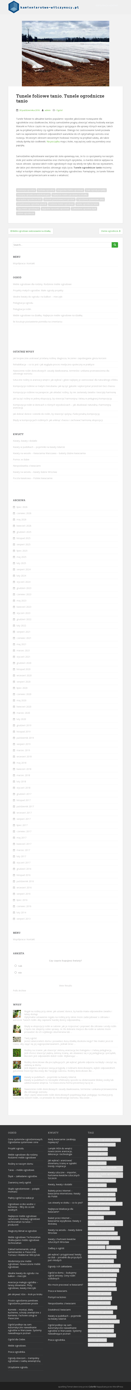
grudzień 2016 (24, 868)
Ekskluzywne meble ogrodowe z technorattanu (103, 1175)
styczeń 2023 (23, 613)
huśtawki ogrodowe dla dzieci (102, 1189)
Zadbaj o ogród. (56, 1248)
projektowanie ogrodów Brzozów (104, 1265)
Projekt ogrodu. (16, 1148)
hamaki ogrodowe (97, 1185)
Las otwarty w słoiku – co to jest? (65, 1202)
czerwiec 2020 (24, 694)
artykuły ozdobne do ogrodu (102, 1158)
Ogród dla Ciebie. (17, 1339)
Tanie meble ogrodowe (99, 1293)
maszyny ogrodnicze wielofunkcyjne (33, 194)
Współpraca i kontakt (107, 5)
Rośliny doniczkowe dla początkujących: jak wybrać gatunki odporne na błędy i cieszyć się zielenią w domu (70, 1064)
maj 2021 (21, 644)
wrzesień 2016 (24, 887)
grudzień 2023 (24, 588)
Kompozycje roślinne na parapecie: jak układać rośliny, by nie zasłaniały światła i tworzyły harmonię (64, 392)
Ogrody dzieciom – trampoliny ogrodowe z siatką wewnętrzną (24, 1359)
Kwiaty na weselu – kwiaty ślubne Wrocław (35, 471)
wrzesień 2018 (24, 756)
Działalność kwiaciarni (59, 1309)
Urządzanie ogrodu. (18, 1367)
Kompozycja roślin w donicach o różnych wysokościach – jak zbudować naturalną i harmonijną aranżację (62, 406)
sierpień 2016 (24, 893)
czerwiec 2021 (24, 637)
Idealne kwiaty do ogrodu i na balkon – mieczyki (37, 296)
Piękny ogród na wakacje (21, 1197)
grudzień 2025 (24, 531)
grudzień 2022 (24, 619)
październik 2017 (25, 806)
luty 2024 (21, 575)
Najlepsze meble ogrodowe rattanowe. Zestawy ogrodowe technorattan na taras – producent (24, 1220)
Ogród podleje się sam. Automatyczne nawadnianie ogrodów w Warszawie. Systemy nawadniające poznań (25, 1329)
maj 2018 (21, 762)
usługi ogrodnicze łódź (99, 1303)
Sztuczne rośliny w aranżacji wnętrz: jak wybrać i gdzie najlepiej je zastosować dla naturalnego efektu (65, 379)
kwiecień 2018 (24, 768)
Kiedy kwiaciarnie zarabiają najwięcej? (62, 1141)
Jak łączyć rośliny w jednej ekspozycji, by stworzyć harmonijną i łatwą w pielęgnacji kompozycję (62, 398)
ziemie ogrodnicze (25, 213)
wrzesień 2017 (24, 812)
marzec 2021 (23, 650)
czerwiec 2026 (24, 513)
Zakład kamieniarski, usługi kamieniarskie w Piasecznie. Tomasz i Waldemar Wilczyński (24, 1252)
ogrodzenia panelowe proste (102, 1252)
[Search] (115, 245)
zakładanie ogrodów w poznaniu (104, 1321)
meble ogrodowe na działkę (101, 1213)
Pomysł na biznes (57, 1297)
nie (20, 972)
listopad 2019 (24, 731)
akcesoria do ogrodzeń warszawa (104, 1140)
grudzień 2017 (24, 793)
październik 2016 (25, 881)
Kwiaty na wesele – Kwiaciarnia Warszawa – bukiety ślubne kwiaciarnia (49, 453)
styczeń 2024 (23, 581)
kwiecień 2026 (24, 525)
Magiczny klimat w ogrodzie (22, 1230)
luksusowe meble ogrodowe (102, 1199)
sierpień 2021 (24, 631)
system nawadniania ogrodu (102, 1284)
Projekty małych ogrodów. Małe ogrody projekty (38, 290)
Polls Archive (19, 990)
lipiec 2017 (22, 825)
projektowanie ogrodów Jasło (102, 1275)
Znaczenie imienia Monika (100, 1344)
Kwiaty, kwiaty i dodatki (25, 440)
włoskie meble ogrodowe (100, 1312)
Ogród (59, 110)
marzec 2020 (23, 712)
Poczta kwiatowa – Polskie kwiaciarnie (33, 478)
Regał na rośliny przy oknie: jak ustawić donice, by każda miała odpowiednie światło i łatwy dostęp (68, 1013)
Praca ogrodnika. (16, 1351)
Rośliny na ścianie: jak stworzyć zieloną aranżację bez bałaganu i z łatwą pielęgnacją (67, 1050)
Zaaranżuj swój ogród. (19, 1182)
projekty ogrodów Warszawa (102, 1279)
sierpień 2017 (24, 818)
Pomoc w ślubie (21, 459)
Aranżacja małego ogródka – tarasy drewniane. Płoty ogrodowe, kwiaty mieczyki (23, 1285)
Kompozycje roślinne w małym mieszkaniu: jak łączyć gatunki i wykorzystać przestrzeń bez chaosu (64, 386)
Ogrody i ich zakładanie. (60, 1266)
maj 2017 (21, 837)
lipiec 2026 (22, 506)
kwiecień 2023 (24, 606)
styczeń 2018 (23, 787)
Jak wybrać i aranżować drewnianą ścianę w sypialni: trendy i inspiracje (62, 1163)
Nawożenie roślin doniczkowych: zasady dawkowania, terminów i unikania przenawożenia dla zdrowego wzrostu (61, 372)
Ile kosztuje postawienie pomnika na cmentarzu (37, 321)
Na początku (53, 141)
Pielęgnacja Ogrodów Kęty (101, 1261)
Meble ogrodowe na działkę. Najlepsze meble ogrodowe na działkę (47, 315)
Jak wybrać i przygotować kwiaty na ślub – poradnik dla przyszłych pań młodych (65, 1257)
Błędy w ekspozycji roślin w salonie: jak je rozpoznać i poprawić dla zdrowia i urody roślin (70, 1026)
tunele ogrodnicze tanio (87, 204)
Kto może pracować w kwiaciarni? (65, 1284)
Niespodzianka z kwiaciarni (27, 465)
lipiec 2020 (22, 687)
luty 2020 (21, 719)
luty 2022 (21, 625)
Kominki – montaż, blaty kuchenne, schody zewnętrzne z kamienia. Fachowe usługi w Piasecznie (24, 1314)
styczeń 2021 (23, 656)
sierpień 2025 (24, 544)
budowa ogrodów (46, 190)
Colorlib (92, 1386)
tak (20, 965)
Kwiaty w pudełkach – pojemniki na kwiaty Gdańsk (39, 447)
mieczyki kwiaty (96, 1217)
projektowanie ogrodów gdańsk (31, 204)
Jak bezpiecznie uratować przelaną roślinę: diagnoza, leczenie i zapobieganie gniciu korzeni (59, 358)
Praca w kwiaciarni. (57, 1290)
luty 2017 (21, 856)
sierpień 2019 (24, 744)
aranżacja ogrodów (26, 190)
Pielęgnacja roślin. (22, 309)
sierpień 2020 (24, 681)
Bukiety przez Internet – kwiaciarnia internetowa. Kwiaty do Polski (64, 1193)
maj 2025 (21, 556)
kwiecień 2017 (24, 843)
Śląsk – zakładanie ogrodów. (22, 1176)
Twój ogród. (30, 1038)
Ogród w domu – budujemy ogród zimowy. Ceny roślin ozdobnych (62, 1275)
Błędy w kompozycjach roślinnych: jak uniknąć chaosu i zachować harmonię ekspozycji (58, 420)
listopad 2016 (24, 875)
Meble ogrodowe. (17, 1345)
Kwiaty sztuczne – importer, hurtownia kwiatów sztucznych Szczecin (64, 1175)
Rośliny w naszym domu (20, 1163)
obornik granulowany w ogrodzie (59, 199)
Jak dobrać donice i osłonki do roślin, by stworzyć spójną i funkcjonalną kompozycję (56, 413)
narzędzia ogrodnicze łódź (29, 199)
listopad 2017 (24, 800)
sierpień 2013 (24, 918)
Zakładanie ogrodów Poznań (102, 1316)
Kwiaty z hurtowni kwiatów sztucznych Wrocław (62, 1240)
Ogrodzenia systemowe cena (90, 199)
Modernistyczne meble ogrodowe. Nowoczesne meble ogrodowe (24, 1264)
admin (48, 110)
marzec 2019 (23, 750)
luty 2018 (21, 781)
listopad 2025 (24, 538)
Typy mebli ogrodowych (28, 208)
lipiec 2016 (22, 900)
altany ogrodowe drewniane (102, 1144)
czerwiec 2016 (24, 906)
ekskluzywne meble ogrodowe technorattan (102, 1168)
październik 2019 (25, 737)
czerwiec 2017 (24, 831)
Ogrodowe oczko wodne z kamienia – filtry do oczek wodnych (21, 1207)
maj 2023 (21, 600)
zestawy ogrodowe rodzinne (102, 1335)
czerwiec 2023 (24, 594)
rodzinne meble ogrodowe (61, 204)
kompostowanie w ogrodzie (101, 1194)
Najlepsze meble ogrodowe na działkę (70, 194)
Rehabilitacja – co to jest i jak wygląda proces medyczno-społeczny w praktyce (53, 364)
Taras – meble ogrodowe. (21, 1170)
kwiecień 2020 (24, 706)
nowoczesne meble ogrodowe (103, 1233)
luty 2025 (21, 563)
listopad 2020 (24, 669)
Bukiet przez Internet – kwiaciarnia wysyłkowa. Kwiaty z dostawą (64, 1220)
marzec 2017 (23, 850)
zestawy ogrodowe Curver (101, 1330)
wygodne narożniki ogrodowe (55, 208)
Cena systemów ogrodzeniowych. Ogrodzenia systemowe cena (25, 1141)
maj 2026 (21, 519)
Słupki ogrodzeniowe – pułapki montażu (23, 1190)
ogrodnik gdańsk (96, 1247)
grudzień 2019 (24, 725)
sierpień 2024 (24, 569)
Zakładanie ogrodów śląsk (84, 208)
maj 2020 (21, 700)
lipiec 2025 (22, 550)
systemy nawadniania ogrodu (102, 1289)
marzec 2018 (23, 775)
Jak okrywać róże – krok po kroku (25, 1294)
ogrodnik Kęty (113, 1247)
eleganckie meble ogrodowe (70, 190)
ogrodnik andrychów (98, 1242)
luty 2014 (21, 912)
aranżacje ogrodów (98, 1153)
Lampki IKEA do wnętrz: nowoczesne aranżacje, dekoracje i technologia (60, 1151)
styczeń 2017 (23, 862)
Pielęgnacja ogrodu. (23, 302)
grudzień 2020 (24, 662)
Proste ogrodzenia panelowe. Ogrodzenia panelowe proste (23, 1302)
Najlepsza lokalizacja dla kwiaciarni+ (60, 1210)
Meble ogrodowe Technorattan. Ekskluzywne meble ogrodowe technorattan (24, 1240)
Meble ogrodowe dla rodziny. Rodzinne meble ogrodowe (42, 284)
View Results (65, 985)
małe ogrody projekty (96, 190)
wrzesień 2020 (24, 675)
